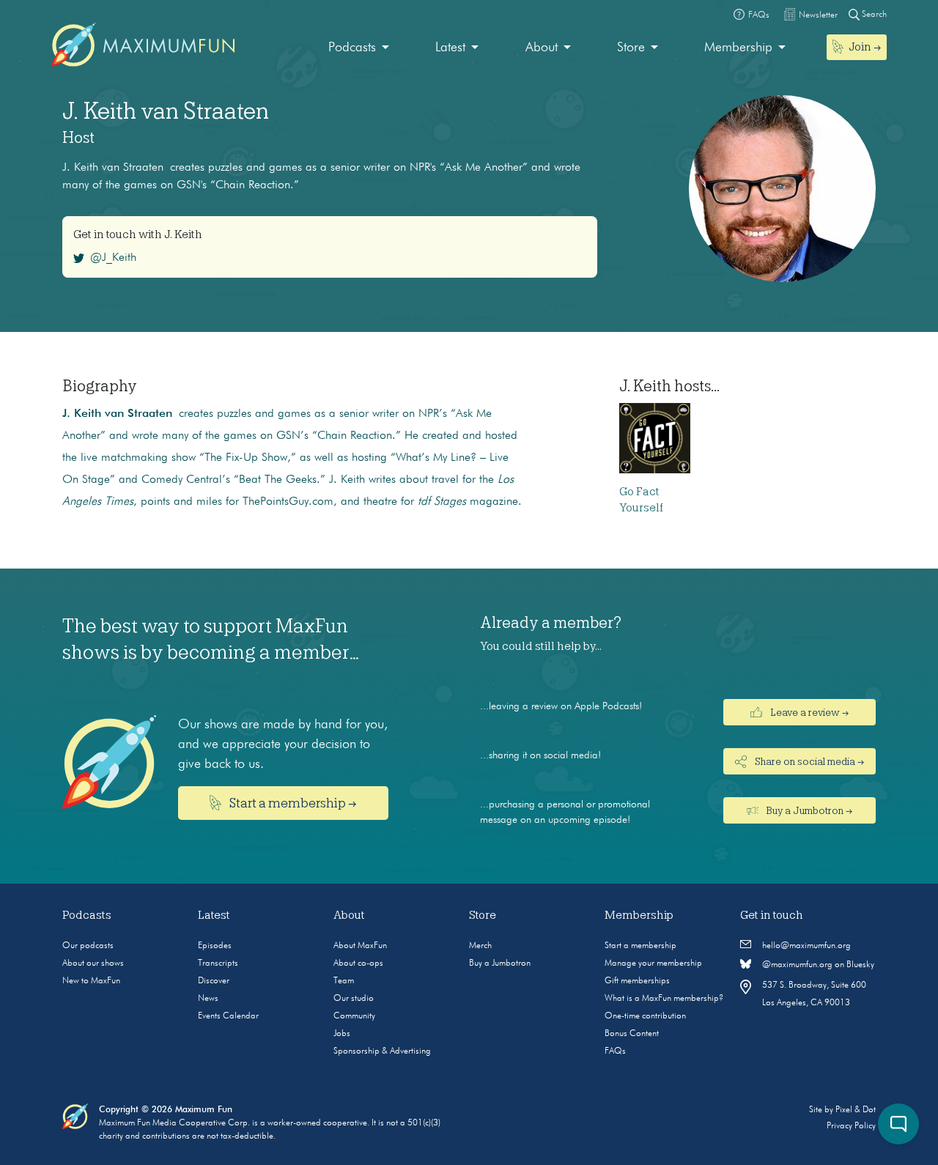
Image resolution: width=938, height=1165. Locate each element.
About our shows (93, 963)
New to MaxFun (91, 981)
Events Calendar (228, 1016)
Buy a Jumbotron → (808, 810)
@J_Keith (113, 258)
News (208, 998)
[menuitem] (358, 48)
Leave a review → (808, 712)
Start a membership (640, 946)
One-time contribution (645, 1016)
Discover (213, 981)
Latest (450, 47)
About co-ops (358, 963)
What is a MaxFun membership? (664, 998)
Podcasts (352, 47)
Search (873, 14)
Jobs (341, 1033)
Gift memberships (637, 981)
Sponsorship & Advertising (382, 1051)
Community (354, 1016)
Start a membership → (292, 803)
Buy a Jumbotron (500, 963)
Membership (738, 47)
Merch (480, 946)
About (541, 47)
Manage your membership (653, 963)
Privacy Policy (851, 1126)
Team (343, 981)
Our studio (353, 998)
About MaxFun (360, 946)
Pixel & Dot (855, 1110)
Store (631, 47)
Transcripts (218, 963)
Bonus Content (632, 1033)
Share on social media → (808, 761)
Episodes (215, 946)
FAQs (615, 1051)
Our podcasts (88, 946)
